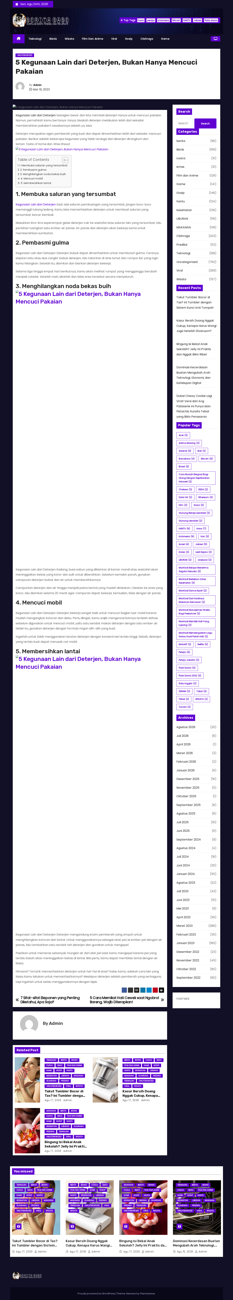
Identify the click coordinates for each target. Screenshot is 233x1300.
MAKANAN (78, 1075)
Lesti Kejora (204, 552)
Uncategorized (24, 55)
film (183, 505)
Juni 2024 (183, 865)
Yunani (185, 706)
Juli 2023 (182, 891)
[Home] (19, 38)
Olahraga (147, 39)
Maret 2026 (184, 753)
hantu (69, 1070)
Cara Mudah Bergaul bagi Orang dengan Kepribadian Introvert (194, 478)
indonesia (163, 20)
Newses (131, 1293)
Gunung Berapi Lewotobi (194, 512)
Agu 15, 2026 (185, 1251)
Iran (205, 536)
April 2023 (183, 917)
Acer (183, 435)
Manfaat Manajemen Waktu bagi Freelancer (194, 611)
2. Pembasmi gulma (33, 170)
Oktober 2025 (186, 796)
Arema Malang (189, 443)
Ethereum (205, 497)
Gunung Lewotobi (190, 520)
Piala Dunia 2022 (190, 675)
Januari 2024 (185, 874)
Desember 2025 (187, 779)
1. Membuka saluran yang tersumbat (43, 165)
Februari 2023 (186, 934)
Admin (37, 85)
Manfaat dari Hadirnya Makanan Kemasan (192, 600)
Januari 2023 (185, 943)
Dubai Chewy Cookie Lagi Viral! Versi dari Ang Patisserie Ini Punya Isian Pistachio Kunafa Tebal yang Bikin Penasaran (194, 406)
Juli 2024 (182, 857)
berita (64, 1060)
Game (165, 39)
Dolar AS (185, 497)
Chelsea (185, 489)
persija (151, 20)
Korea (184, 552)
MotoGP (185, 644)
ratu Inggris (187, 683)
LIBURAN (65, 1075)
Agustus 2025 (185, 813)
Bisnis (53, 39)
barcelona (187, 458)
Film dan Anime (92, 39)
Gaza (199, 505)
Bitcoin (176, 20)
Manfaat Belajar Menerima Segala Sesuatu (193, 569)
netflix (203, 644)
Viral (114, 39)
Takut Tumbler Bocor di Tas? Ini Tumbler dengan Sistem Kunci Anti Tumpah (195, 302)
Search (205, 123)
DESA (203, 489)
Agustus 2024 (186, 848)
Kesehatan (51, 1075)
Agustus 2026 (185, 727)
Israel (184, 544)
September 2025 (188, 805)
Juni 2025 (183, 831)
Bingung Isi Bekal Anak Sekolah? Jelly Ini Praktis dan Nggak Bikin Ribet (65, 1146)
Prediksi (65, 1080)
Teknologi (35, 39)
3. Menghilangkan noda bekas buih (43, 174)
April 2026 (183, 744)
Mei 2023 (182, 908)
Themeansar (147, 1293)
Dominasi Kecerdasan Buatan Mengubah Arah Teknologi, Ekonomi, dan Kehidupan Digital (196, 1247)
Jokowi (197, 20)
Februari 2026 (186, 762)
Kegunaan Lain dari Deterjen (36, 204)
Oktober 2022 (186, 969)
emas (59, 1065)
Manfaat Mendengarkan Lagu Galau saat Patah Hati (195, 634)
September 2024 (188, 839)
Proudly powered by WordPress (97, 1293)
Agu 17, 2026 (53, 1100)
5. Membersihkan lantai (36, 183)
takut (201, 691)
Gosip (129, 39)
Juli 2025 (182, 822)
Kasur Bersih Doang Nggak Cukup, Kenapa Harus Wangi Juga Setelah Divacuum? (196, 325)
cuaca (49, 1065)
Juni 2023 (182, 900)
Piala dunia (211, 20)
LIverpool (205, 559)
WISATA (201, 699)
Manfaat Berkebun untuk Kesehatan (192, 581)
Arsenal (185, 450)
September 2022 (188, 978)
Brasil (184, 466)
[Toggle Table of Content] (63, 160)
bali (202, 450)
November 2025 (187, 788)
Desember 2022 (187, 952)
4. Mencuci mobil (32, 178)
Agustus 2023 (185, 883)
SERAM (184, 691)
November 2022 (187, 960)
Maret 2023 (184, 926)
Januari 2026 (185, 770)
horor (141, 20)
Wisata (69, 39)
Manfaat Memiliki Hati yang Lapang (194, 623)
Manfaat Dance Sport (193, 590)
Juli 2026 (182, 736)
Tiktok (184, 699)
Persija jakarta (189, 659)
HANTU (186, 20)
